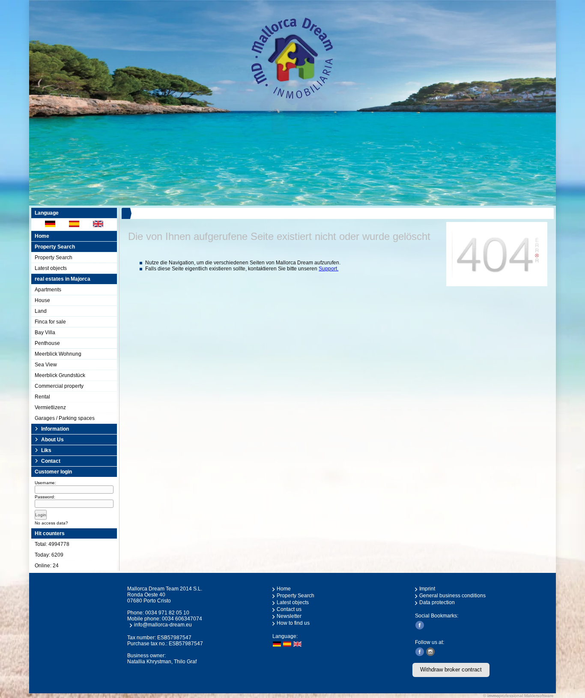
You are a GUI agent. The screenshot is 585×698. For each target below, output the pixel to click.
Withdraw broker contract (451, 669)
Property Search (53, 258)
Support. (328, 269)
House (42, 300)
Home (42, 236)
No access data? (51, 523)
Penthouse (47, 343)
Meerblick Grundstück (60, 375)
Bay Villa (45, 333)
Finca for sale (50, 322)
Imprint (427, 589)
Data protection (437, 602)
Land (41, 311)
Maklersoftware (539, 695)
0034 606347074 (182, 619)
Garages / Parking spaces (65, 418)
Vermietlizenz (50, 407)
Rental (42, 397)
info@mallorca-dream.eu (163, 625)
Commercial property (59, 386)
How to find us (293, 623)
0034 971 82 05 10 (167, 613)
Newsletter (289, 616)
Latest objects (51, 268)
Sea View (46, 365)
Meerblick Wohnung (58, 354)
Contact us (289, 609)
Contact (50, 461)
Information (55, 429)
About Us (52, 440)
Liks (46, 450)
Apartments (48, 290)
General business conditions (452, 596)
